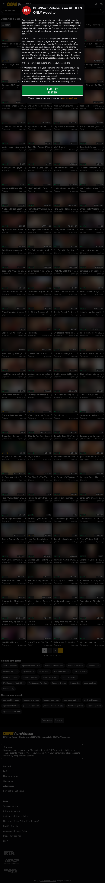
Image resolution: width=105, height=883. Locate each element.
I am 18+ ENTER (52, 90)
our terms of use (69, 98)
